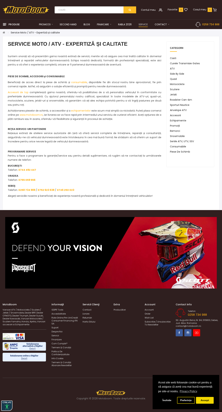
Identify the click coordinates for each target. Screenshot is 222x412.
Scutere (175, 89)
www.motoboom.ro (31, 115)
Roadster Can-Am (181, 99)
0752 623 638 (46, 190)
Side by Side (177, 74)
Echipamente (178, 120)
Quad (173, 79)
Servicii (55, 335)
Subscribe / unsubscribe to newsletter (157, 323)
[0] (186, 10)
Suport (55, 327)
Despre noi (57, 331)
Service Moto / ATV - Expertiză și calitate (35, 32)
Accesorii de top (18, 92)
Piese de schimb (180, 151)
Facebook (179, 332)
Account (149, 309)
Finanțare (57, 339)
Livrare (86, 313)
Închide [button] (167, 400)
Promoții (175, 125)
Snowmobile (177, 136)
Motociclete (177, 84)
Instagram (187, 332)
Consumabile (178, 146)
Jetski (173, 94)
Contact (87, 309)
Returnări (87, 317)
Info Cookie (57, 358)
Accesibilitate (59, 313)
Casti (173, 58)
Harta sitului (89, 321)
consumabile (79, 82)
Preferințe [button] (186, 400)
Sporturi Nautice (179, 105)
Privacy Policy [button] (188, 391)
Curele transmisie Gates (185, 63)
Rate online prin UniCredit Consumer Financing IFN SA (65, 320)
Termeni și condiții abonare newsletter (62, 364)
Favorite (172, 9)
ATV (172, 68)
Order (147, 313)
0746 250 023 (65, 190)
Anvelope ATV (178, 110)
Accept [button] (205, 400)
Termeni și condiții (61, 347)
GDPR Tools (57, 309)
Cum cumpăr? (59, 343)
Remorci (175, 131)
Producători (120, 309)
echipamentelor (81, 110)
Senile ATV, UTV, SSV (182, 141)
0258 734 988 (210, 24)
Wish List (149, 317)
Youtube (196, 332)
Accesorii (175, 115)
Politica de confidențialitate (60, 353)
